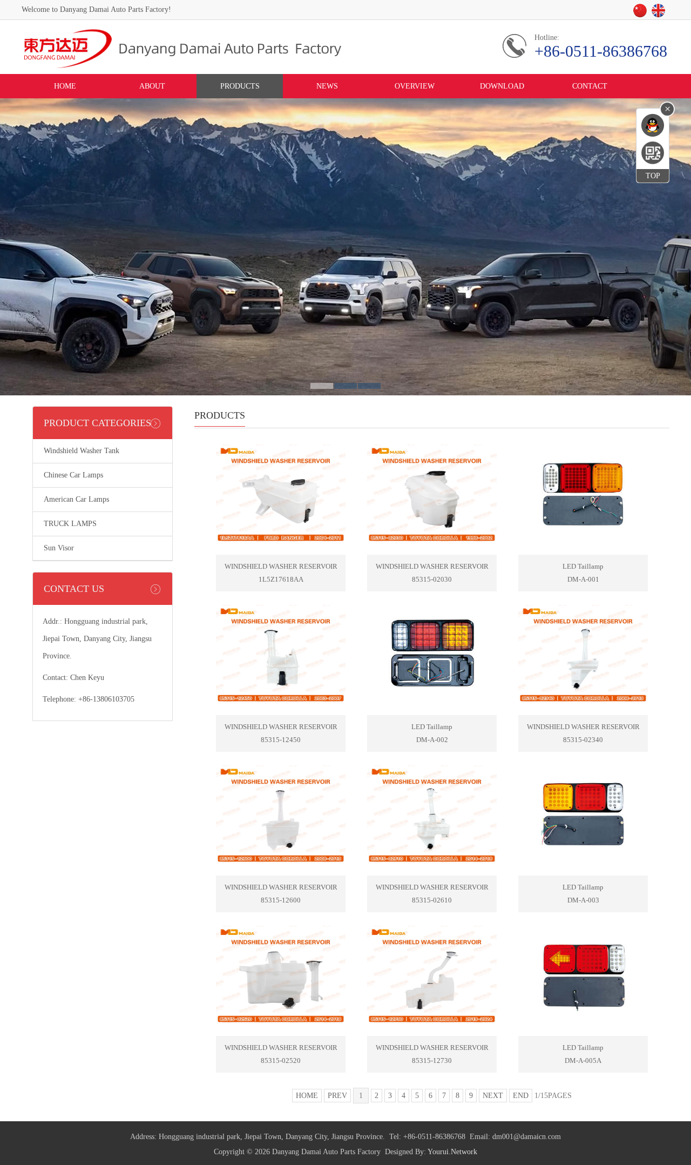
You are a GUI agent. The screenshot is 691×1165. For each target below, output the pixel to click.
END (521, 1096)
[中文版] (642, 14)
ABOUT (152, 86)
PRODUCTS (240, 86)
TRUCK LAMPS (70, 524)
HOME (65, 86)
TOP (653, 176)
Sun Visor (59, 548)
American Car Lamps (76, 499)
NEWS (327, 86)
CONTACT (589, 86)
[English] (660, 14)
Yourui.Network (452, 1152)
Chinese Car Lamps (73, 475)
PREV (337, 1096)
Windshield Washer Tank (81, 451)
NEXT (493, 1096)
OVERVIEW (415, 86)
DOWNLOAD (502, 86)
